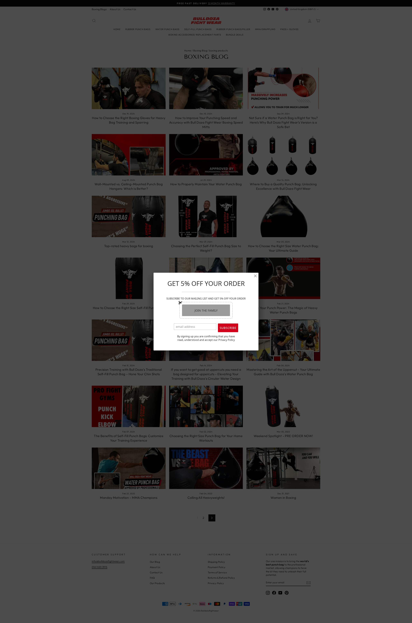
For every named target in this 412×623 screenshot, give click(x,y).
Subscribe (228, 328)
